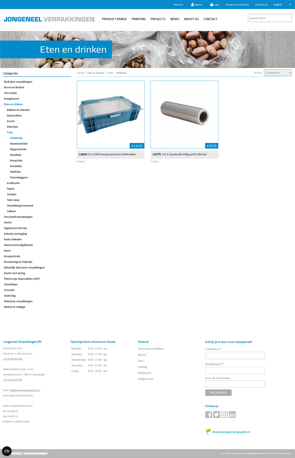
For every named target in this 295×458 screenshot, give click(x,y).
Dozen (11, 121)
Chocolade (10, 93)
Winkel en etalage (14, 307)
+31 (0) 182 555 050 (12, 358)
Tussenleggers (19, 177)
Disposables (14, 115)
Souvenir (9, 290)
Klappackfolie (18, 149)
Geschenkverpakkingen (18, 217)
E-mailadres (213, 349)
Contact (210, 19)
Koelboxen (13, 183)
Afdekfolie (16, 138)
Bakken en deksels (18, 110)
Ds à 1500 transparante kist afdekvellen (112, 154)
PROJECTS (158, 19)
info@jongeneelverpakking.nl (25, 390)
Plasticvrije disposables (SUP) (22, 278)
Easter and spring (14, 273)
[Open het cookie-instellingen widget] (7, 451)
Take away (13, 200)
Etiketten (12, 126)
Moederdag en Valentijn (18, 262)
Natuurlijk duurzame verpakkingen (24, 267)
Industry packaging (15, 233)
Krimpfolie (16, 160)
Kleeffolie (15, 155)
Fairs (141, 360)
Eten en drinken (13, 104)
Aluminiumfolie (18, 143)
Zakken (11, 211)
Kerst (7, 250)
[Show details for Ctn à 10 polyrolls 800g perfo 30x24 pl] (184, 115)
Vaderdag (10, 295)
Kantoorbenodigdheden (18, 245)
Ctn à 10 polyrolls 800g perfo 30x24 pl (184, 154)
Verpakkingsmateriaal (20, 205)
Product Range (114, 19)
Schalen (11, 194)
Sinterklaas (10, 284)
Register (198, 4)
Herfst (8, 222)
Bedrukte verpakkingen (18, 81)
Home (80, 73)
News (174, 19)
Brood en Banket (14, 87)
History (142, 354)
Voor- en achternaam (217, 378)
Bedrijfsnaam (214, 364)
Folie (10, 132)
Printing (139, 19)
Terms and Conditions (151, 348)
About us (191, 19)
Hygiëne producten (15, 228)
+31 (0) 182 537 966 (12, 379)
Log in (216, 4)
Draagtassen (11, 98)
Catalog (142, 367)
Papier (11, 188)
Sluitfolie (15, 172)
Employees (144, 373)
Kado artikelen (12, 239)
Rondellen (16, 166)
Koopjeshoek (12, 256)
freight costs (146, 379)
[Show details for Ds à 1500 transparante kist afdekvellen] (111, 115)
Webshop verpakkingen (18, 301)
